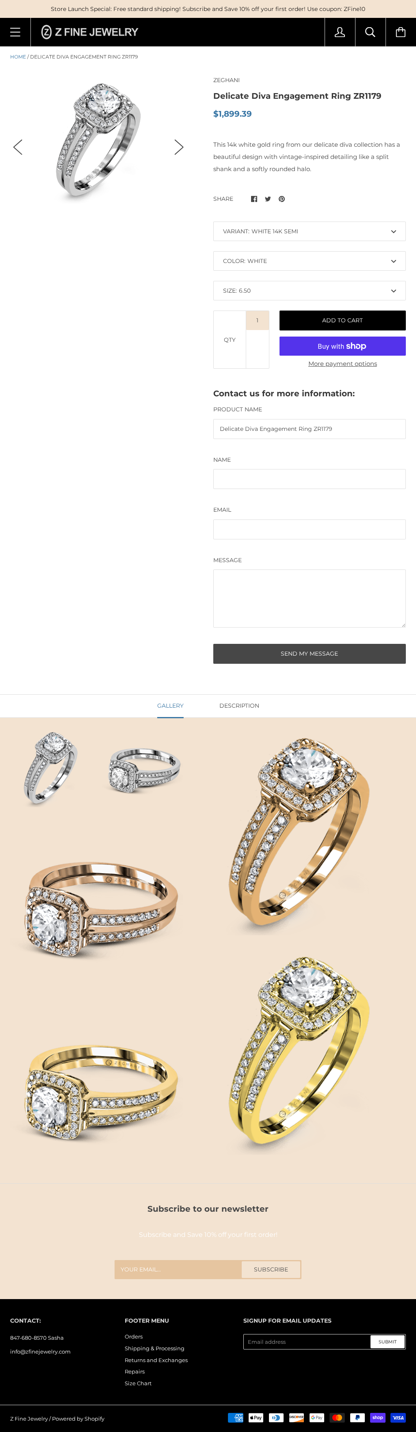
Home (18, 57)
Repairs (135, 1371)
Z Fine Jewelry (29, 1418)
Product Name (237, 409)
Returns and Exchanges (156, 1360)
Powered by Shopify (78, 1418)
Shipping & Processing (154, 1348)
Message (227, 560)
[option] (98, 140)
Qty (230, 339)
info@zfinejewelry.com (40, 1351)
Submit (387, 1342)
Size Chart (138, 1383)
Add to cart (342, 320)
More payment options (342, 363)
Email (222, 509)
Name (222, 459)
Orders (134, 1336)
